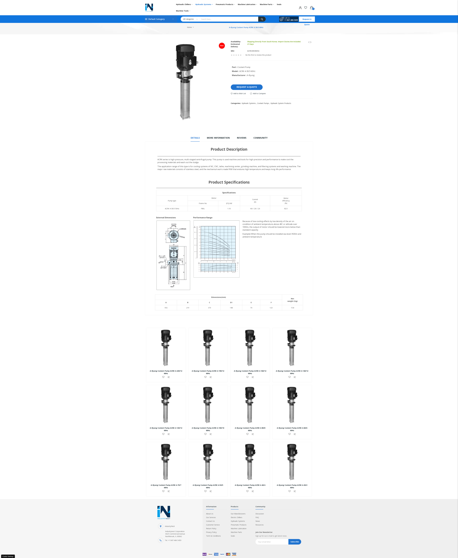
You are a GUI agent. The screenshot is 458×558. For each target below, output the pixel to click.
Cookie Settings (8, 556)
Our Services (211, 517)
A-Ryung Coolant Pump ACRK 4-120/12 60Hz (166, 429)
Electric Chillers (236, 517)
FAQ (257, 517)
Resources (259, 525)
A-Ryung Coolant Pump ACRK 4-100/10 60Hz (208, 429)
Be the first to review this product (258, 55)
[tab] (195, 138)
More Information (218, 137)
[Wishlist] (305, 7)
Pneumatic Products (238, 525)
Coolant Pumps (264, 103)
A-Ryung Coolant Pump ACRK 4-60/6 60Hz (292, 429)
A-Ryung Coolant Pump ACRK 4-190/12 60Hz (208, 372)
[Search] (262, 19)
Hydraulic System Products (281, 103)
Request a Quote (307, 20)
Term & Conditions (213, 536)
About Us (209, 514)
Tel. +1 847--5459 (173, 540)
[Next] (310, 42)
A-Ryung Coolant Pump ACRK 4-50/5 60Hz (208, 486)
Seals (233, 536)
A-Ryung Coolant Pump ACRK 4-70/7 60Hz (166, 486)
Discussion (259, 514)
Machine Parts (236, 532)
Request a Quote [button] (247, 87)
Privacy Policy (211, 532)
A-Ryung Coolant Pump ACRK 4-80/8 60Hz (250, 429)
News (257, 521)
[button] (163, 377)
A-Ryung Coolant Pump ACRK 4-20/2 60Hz (292, 486)
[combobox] (228, 19)
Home (189, 27)
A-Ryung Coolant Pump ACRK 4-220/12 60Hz (166, 372)
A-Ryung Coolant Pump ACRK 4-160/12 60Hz (250, 372)
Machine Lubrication (238, 528)
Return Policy (211, 528)
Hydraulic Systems (249, 103)
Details (195, 137)
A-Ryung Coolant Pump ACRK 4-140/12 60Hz (292, 372)
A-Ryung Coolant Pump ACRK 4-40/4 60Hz (250, 486)
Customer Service (213, 525)
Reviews (241, 137)
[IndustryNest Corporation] (157, 7)
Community (260, 137)
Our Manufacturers (238, 514)
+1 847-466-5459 (291, 20)
